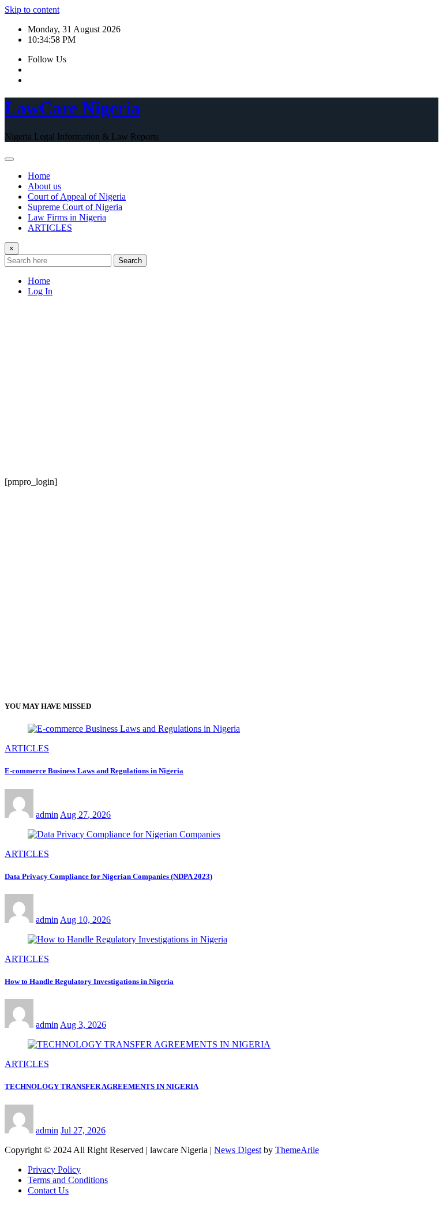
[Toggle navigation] (9, 159)
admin (47, 814)
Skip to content (32, 9)
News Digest (237, 1150)
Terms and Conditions (68, 1180)
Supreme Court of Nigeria (75, 207)
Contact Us (48, 1190)
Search (130, 260)
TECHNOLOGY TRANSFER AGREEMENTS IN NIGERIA (101, 1086)
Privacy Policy (54, 1169)
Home (39, 176)
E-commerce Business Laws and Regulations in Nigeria (94, 770)
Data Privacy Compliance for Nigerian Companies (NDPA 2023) (108, 876)
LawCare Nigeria (72, 108)
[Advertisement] (221, 386)
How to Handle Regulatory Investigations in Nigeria (89, 981)
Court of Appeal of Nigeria (77, 196)
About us (44, 186)
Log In (40, 291)
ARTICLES (50, 228)
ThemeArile (297, 1150)
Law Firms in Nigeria (67, 217)
